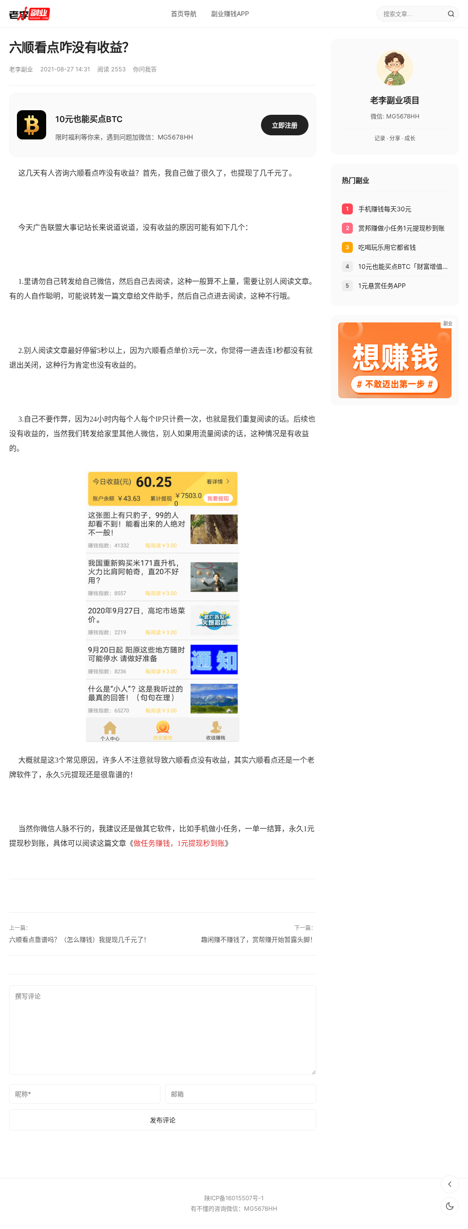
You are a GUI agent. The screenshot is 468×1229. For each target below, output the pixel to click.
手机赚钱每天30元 (384, 209)
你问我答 (145, 69)
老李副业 (21, 69)
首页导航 (184, 13)
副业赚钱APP (230, 13)
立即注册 (285, 125)
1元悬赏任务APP (382, 285)
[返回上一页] (450, 1184)
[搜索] (451, 13)
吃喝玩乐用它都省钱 (387, 247)
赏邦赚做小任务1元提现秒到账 (401, 228)
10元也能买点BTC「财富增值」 (403, 266)
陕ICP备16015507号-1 (234, 1198)
